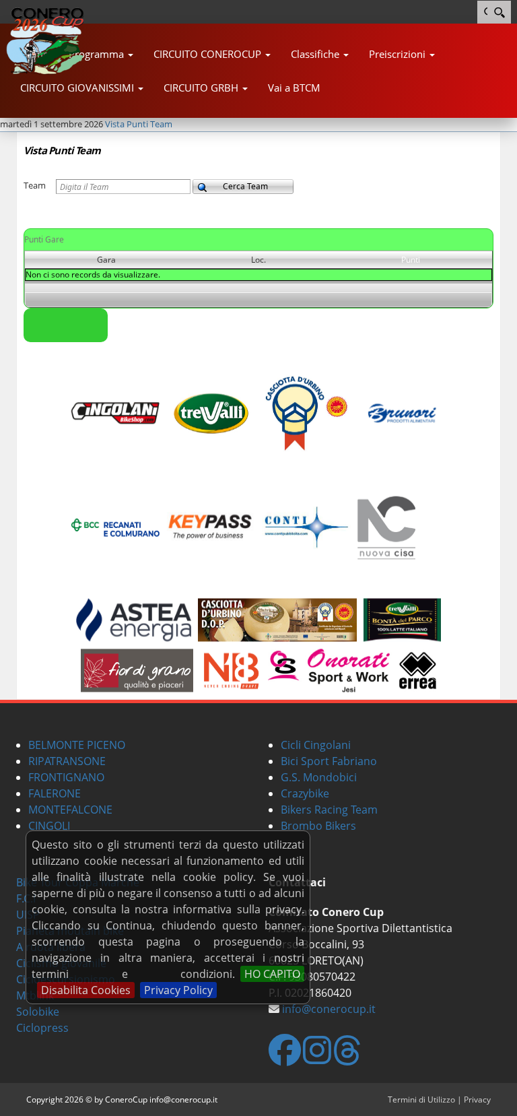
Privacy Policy (178, 990)
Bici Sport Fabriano (329, 761)
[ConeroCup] (51, 40)
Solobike (37, 1011)
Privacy (477, 1099)
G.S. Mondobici (319, 777)
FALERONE (54, 793)
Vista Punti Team (138, 124)
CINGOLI (49, 825)
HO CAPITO (272, 973)
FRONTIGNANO (66, 777)
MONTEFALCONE (70, 809)
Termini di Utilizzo (421, 1099)
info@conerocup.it (329, 1009)
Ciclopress (42, 1027)
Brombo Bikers (318, 825)
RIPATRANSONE (67, 761)
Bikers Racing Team (329, 809)
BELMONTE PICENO (76, 744)
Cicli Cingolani (316, 744)
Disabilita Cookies (86, 990)
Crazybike (305, 793)
